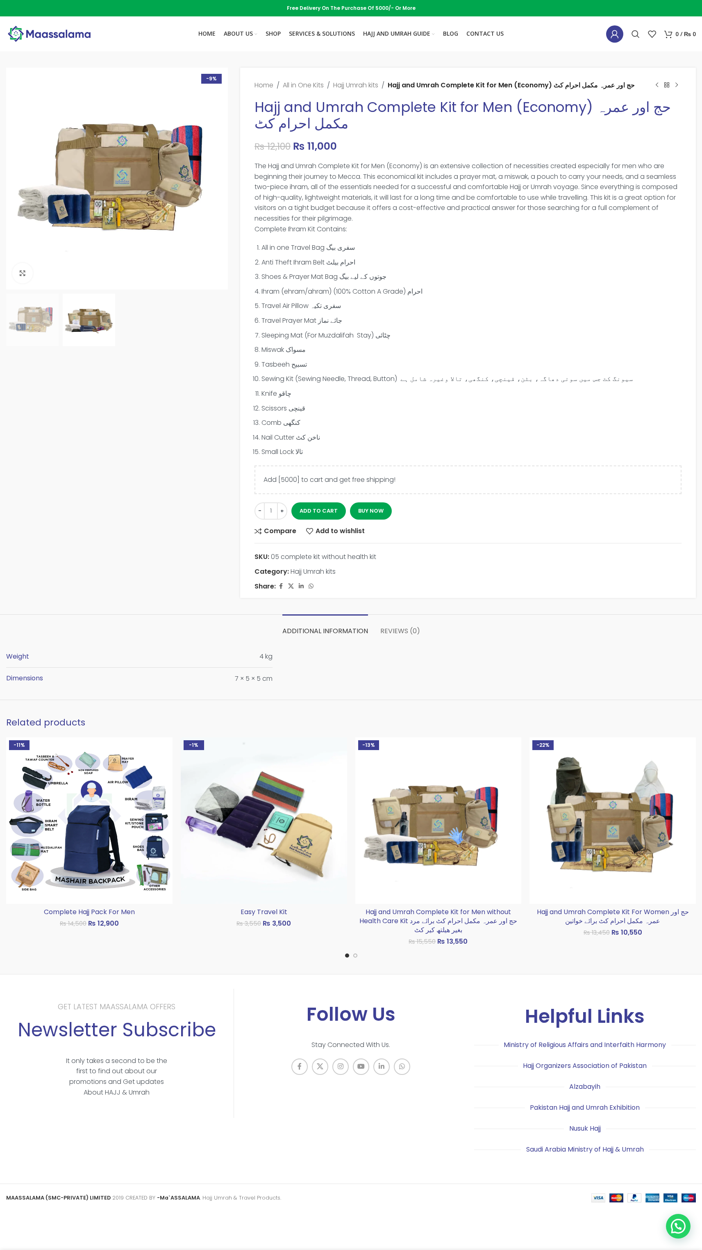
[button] (678, 1226)
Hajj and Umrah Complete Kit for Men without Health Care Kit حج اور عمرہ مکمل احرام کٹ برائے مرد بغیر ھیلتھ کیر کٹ (438, 921)
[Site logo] (49, 33)
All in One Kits (303, 85)
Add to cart (319, 511)
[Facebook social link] (281, 586)
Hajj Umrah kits (355, 85)
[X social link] (291, 586)
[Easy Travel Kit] (264, 820)
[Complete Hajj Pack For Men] (89, 820)
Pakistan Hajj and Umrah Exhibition (585, 1107)
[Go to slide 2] (355, 955)
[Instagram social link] (340, 1066)
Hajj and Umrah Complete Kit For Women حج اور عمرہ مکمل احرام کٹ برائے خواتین (613, 916)
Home (263, 85)
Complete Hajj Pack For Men (89, 912)
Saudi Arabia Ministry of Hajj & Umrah (585, 1149)
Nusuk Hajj (585, 1128)
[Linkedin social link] (301, 586)
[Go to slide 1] (347, 955)
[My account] (614, 34)
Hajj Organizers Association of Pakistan (585, 1065)
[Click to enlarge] (22, 273)
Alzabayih (584, 1086)
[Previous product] (657, 85)
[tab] (325, 626)
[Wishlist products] (652, 34)
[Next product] (677, 85)
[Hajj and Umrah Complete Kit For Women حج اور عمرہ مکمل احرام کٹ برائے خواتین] (612, 820)
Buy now (371, 511)
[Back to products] (667, 85)
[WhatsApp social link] (311, 586)
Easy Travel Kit (264, 912)
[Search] (635, 34)
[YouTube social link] (361, 1066)
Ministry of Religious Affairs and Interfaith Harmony (585, 1044)
